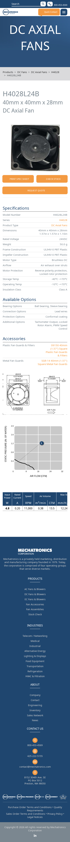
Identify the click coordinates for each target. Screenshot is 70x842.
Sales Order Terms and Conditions (25, 813)
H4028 (55, 72)
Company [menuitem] (35, 695)
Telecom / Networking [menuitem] (35, 635)
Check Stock (53, 179)
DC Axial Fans (39, 72)
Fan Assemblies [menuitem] (35, 609)
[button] (43, 4)
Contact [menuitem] (35, 700)
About (35, 684)
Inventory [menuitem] (35, 710)
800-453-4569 (35, 745)
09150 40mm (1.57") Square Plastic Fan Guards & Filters (56, 350)
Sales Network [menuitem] (35, 715)
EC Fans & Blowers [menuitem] (35, 599)
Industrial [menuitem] (35, 646)
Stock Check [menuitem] (35, 614)
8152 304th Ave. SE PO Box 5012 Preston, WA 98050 (35, 780)
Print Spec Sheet (19, 179)
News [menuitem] (35, 720)
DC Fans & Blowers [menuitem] (35, 594)
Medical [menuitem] (35, 641)
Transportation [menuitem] (35, 666)
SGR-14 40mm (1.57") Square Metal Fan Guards (52, 362)
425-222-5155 (35, 756)
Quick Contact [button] (50, 12)
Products (8, 72)
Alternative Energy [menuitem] (35, 651)
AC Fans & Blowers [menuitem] (35, 589)
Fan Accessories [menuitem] (35, 604)
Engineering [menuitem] (35, 705)
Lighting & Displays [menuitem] (35, 656)
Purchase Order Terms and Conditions (30, 807)
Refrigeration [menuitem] (35, 671)
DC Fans (22, 72)
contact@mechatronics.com (35, 766)
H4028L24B (14, 75)
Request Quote (36, 190)
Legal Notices (35, 817)
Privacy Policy (55, 813)
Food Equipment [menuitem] (35, 661)
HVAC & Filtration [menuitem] (35, 676)
